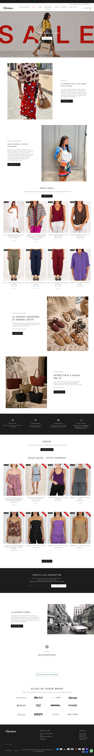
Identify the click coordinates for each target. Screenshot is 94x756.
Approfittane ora (46, 449)
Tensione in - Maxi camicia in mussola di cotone (80, 283)
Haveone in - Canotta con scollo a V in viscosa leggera (80, 235)
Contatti (41, 738)
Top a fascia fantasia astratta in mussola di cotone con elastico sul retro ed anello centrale (14, 499)
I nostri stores (43, 739)
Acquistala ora (67, 101)
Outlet (33, 7)
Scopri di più (47, 38)
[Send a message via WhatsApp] (91, 751)
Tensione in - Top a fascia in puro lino (36, 545)
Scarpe (56, 7)
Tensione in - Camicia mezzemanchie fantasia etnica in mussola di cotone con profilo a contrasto (36, 236)
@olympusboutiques (47, 655)
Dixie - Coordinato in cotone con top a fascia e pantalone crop (14, 235)
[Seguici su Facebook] (6, 744)
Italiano (16, 750)
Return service (78, 427)
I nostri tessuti (73, 7)
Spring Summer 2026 (24, 7)
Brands (40, 7)
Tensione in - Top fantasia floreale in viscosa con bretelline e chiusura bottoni (14, 547)
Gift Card (48, 9)
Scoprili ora (17, 333)
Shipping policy (82, 733)
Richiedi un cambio (81, 4)
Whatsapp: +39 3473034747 (46, 733)
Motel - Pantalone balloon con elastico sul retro (14, 283)
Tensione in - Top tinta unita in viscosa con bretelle (58, 498)
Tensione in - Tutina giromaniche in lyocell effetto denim (36, 498)
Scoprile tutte (59, 392)
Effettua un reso (88, 4)
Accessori (63, 7)
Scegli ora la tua (13, 164)
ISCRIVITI (58, 585)
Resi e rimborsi (82, 735)
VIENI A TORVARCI (17, 626)
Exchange (85, 425)
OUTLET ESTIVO (35, 458)
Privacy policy (82, 739)
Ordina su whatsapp (73, 4)
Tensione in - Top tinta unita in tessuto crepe (80, 498)
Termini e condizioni (83, 738)
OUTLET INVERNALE (56, 458)
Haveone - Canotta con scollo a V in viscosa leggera (58, 235)
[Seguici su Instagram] (10, 744)
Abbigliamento (48, 7)
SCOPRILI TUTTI (47, 196)
